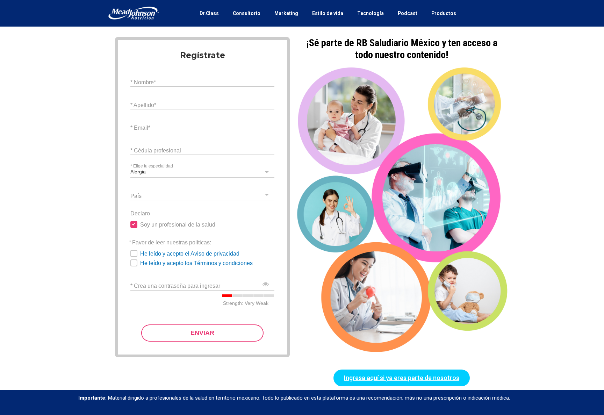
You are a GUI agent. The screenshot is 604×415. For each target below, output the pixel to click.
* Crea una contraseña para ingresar (175, 286)
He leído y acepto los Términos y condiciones (196, 263)
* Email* (140, 127)
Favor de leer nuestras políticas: (171, 242)
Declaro (140, 213)
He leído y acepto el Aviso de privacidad (189, 254)
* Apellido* (143, 105)
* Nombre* (143, 82)
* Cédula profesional (155, 150)
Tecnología (370, 13)
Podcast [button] (407, 13)
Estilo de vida (327, 13)
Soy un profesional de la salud (177, 225)
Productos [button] (443, 13)
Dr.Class (209, 13)
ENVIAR (202, 332)
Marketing (286, 13)
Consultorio (246, 13)
